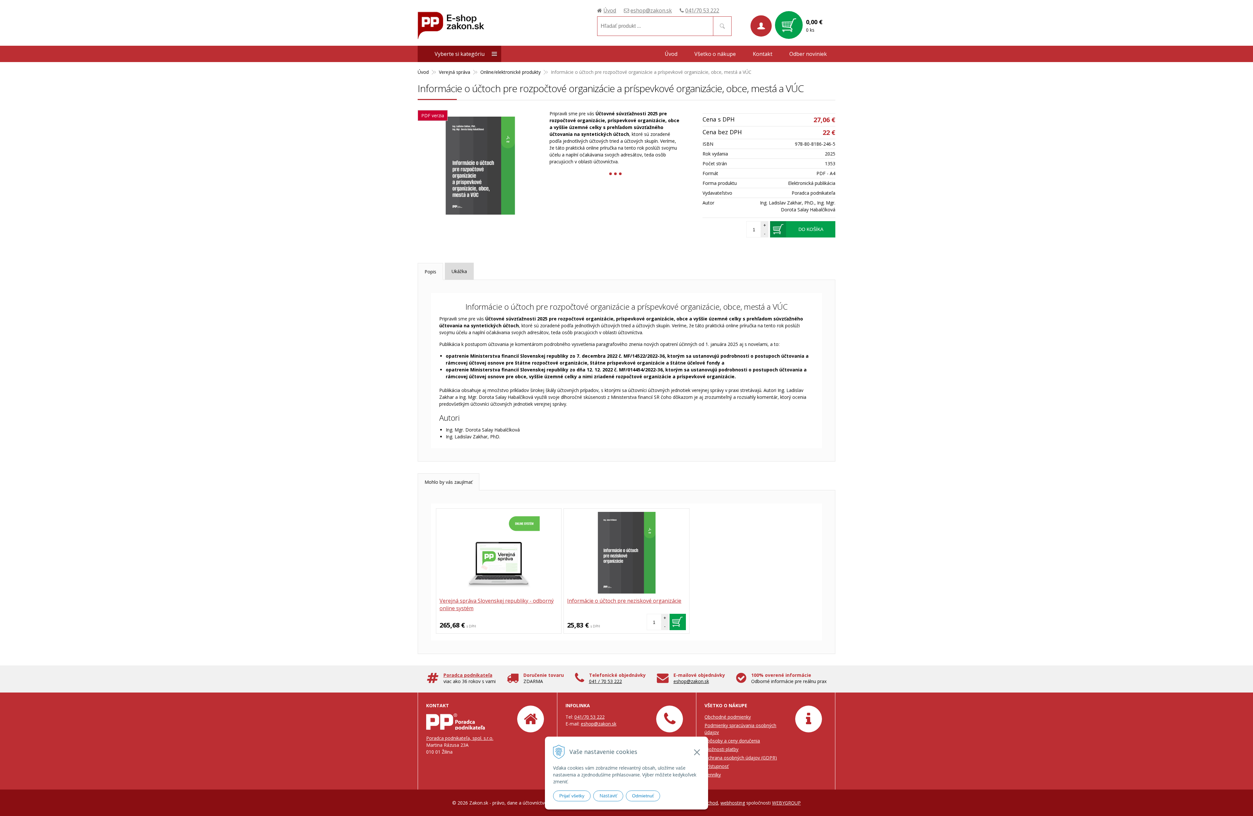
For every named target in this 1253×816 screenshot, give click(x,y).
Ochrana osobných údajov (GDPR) (740, 758)
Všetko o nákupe (715, 53)
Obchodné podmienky (727, 717)
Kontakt (762, 53)
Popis (430, 272)
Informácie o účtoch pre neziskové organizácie (624, 600)
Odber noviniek (808, 53)
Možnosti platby (721, 749)
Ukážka (459, 271)
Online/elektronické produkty (510, 72)
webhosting (732, 803)
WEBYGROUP (786, 803)
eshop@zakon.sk (651, 10)
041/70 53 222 (702, 10)
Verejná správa (454, 72)
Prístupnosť (716, 766)
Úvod (609, 10)
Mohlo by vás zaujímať (448, 482)
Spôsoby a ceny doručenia (732, 741)
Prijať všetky (571, 795)
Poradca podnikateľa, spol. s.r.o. (459, 738)
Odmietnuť (643, 795)
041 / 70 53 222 (605, 681)
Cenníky (712, 775)
